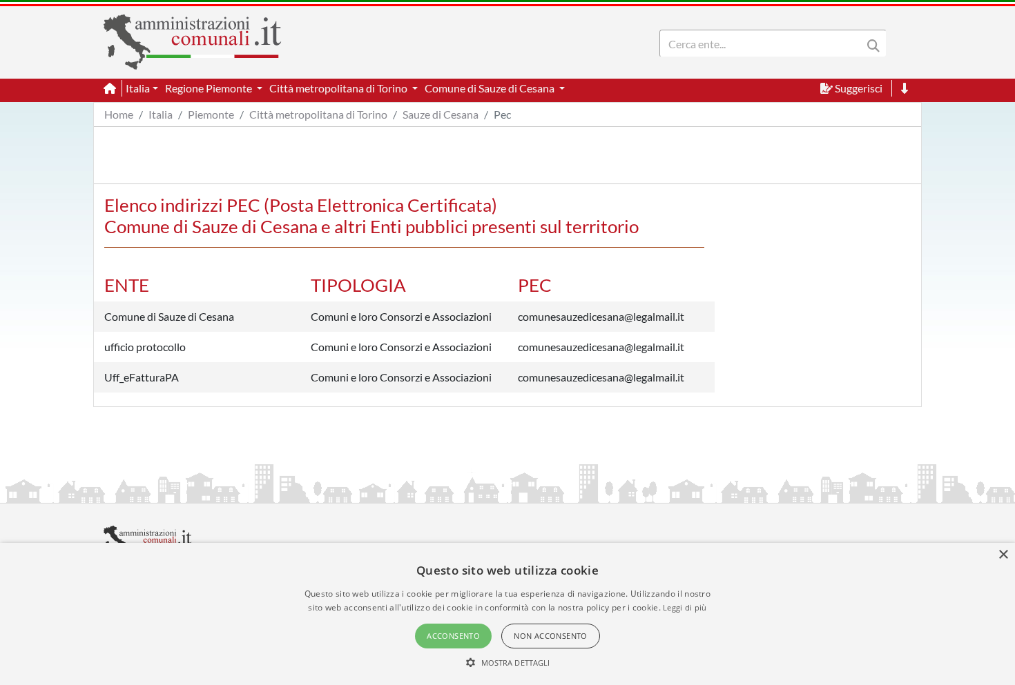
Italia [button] (138, 88)
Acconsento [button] (453, 636)
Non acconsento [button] (551, 636)
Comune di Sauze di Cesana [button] (491, 88)
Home (118, 114)
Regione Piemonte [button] (209, 88)
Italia (160, 114)
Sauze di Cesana (440, 114)
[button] (507, 662)
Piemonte (211, 114)
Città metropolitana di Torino (318, 114)
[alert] (507, 614)
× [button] (1003, 555)
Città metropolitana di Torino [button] (339, 88)
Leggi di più (685, 607)
